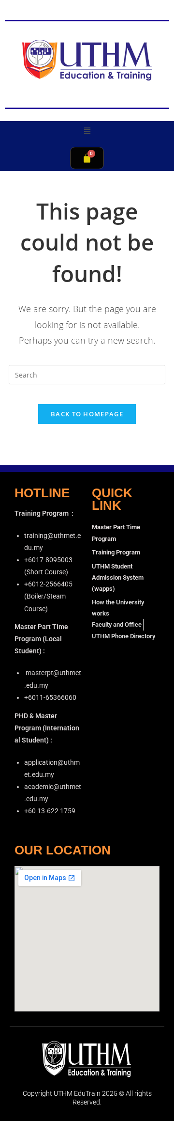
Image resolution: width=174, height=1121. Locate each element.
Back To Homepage (87, 414)
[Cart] (87, 158)
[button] (87, 130)
